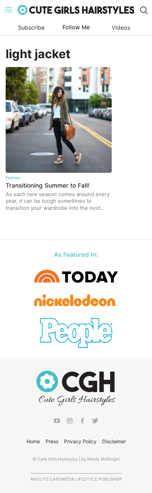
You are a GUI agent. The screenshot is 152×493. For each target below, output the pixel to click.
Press (52, 441)
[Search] (143, 10)
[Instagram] (69, 422)
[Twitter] (95, 422)
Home (33, 441)
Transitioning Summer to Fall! (47, 185)
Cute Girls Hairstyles (76, 10)
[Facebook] (82, 422)
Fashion (13, 177)
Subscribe (31, 27)
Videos (121, 27)
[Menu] (8, 10)
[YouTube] (56, 422)
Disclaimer (114, 441)
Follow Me (76, 27)
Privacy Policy (80, 441)
